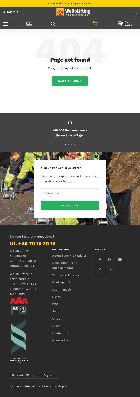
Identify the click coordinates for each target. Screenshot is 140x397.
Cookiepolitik (61, 282)
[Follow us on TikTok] (100, 270)
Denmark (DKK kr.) (23, 375)
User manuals (62, 289)
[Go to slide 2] (68, 144)
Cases (56, 297)
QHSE (56, 318)
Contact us (60, 333)
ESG (55, 304)
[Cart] (95, 23)
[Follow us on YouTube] (120, 260)
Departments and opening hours (64, 265)
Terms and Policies (65, 275)
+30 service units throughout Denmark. (71, 3)
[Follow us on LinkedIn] (110, 270)
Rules (56, 326)
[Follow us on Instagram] (110, 260)
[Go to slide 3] (71, 144)
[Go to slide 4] (74, 144)
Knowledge (60, 340)
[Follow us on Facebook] (100, 260)
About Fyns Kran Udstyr (69, 255)
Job (55, 311)
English (47, 375)
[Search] (53, 24)
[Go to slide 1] (65, 144)
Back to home (70, 81)
